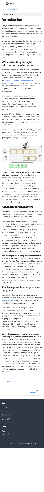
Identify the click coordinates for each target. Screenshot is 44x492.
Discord (5, 419)
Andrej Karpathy (8, 300)
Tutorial (5, 407)
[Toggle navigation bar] (3, 3)
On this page (8, 14)
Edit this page (11, 381)
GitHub (4, 434)
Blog (3, 431)
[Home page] (4, 9)
